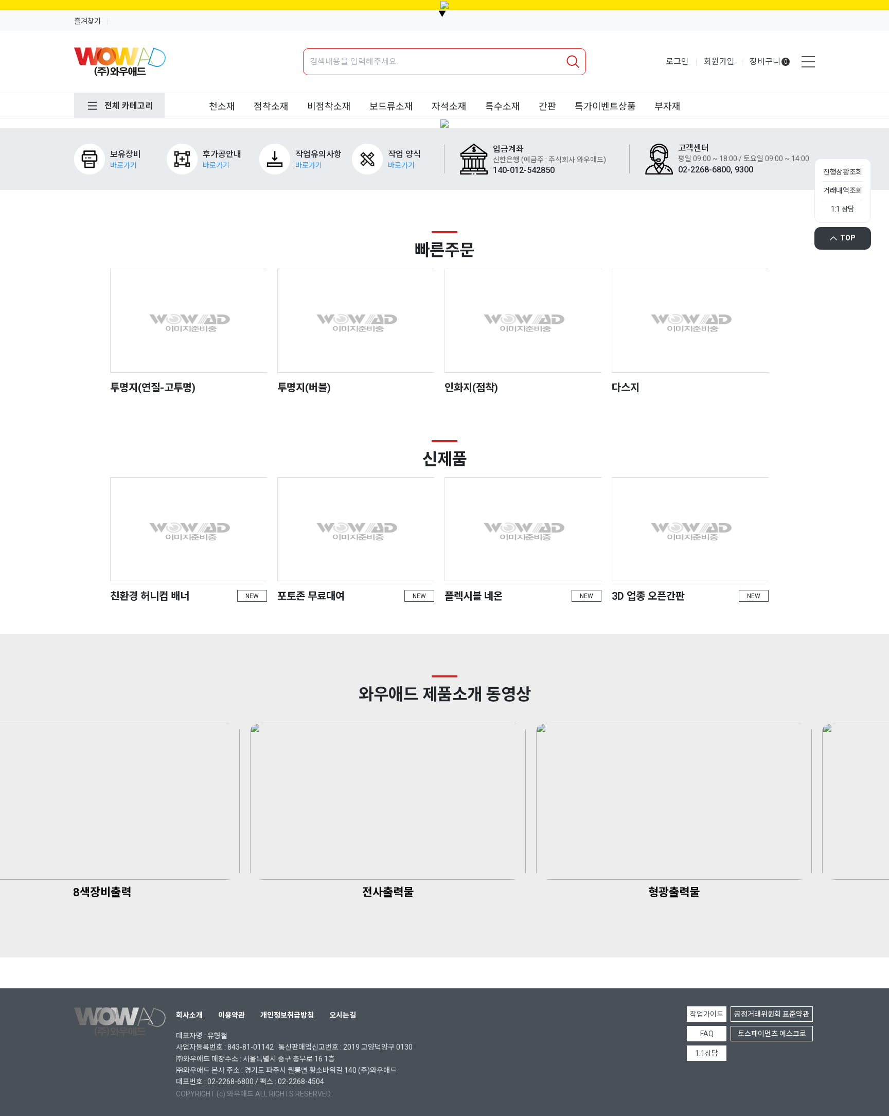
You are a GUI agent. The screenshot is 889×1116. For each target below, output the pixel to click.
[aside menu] (808, 61)
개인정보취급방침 (287, 1015)
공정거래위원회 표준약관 (771, 1014)
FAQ (707, 1034)
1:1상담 (706, 1053)
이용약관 (231, 1015)
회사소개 (189, 1015)
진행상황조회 (842, 172)
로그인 (677, 61)
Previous (23, 123)
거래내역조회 (842, 190)
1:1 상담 (843, 209)
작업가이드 (706, 1014)
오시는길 (342, 1015)
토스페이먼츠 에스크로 (772, 1034)
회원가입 (719, 61)
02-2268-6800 (230, 1081)
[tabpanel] (444, 123)
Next (866, 123)
